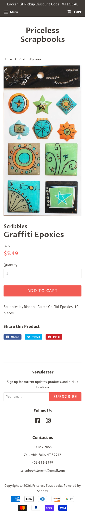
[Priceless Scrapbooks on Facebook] (37, 421)
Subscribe (65, 396)
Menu (13, 12)
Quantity (10, 264)
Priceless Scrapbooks (42, 35)
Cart (77, 12)
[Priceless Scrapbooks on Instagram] (48, 421)
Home (8, 59)
